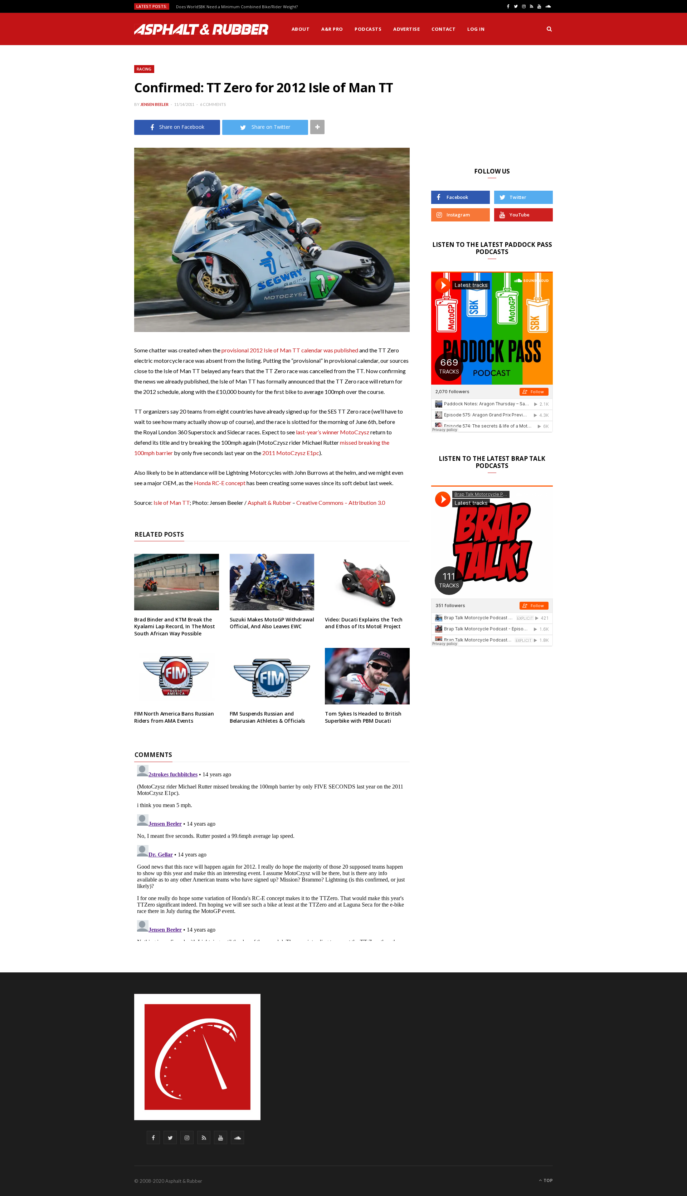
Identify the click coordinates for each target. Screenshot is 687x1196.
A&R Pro (332, 29)
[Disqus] (272, 851)
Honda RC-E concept (219, 482)
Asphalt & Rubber (269, 502)
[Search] (549, 29)
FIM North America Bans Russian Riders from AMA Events (174, 717)
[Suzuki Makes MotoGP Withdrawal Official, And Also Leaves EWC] (272, 582)
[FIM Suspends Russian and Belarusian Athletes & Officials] (272, 676)
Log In (475, 29)
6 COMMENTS (213, 104)
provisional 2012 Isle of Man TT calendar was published (289, 350)
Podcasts (368, 29)
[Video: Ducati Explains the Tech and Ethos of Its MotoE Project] (367, 582)
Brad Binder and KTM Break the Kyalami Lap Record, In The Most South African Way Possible (174, 626)
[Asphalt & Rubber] (201, 29)
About (301, 29)
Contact (443, 29)
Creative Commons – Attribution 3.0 (340, 502)
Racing (144, 69)
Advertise (406, 29)
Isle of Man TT (172, 502)
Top (547, 1180)
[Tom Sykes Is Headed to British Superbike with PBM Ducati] (367, 676)
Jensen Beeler (154, 104)
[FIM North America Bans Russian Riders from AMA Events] (176, 676)
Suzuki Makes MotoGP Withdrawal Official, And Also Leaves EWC (272, 623)
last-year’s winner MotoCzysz (332, 432)
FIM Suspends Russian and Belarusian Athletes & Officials (267, 717)
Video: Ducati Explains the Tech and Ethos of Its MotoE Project (364, 623)
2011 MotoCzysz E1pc (290, 452)
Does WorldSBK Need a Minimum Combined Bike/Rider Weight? (237, 6)
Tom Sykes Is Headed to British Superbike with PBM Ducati (363, 717)
